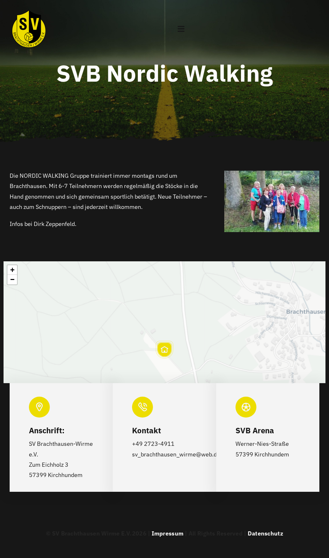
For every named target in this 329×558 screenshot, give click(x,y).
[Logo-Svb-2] (29, 7)
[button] (164, 349)
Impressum (167, 533)
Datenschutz (265, 533)
